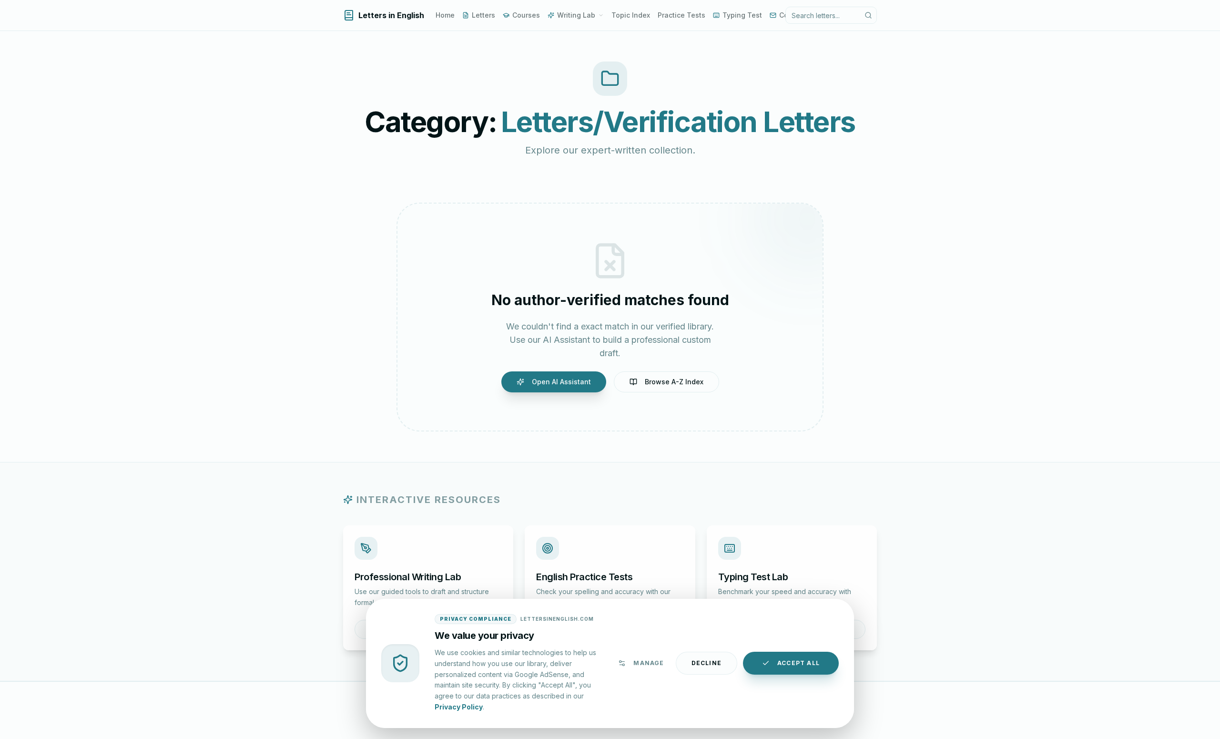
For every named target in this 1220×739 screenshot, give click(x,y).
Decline (706, 663)
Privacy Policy (459, 706)
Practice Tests (681, 15)
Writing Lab (576, 15)
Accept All (798, 663)
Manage (648, 663)
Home (445, 15)
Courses (526, 15)
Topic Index (630, 15)
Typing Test (742, 15)
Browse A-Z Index (674, 382)
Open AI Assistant (561, 382)
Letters (483, 15)
